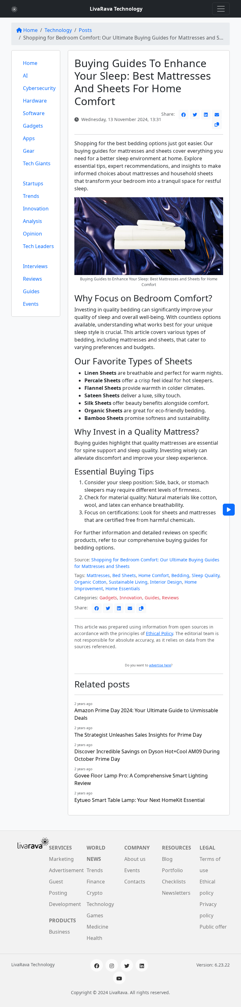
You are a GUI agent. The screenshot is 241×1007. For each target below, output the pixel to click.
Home (30, 30)
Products (62, 920)
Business (59, 931)
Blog (167, 859)
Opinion (32, 233)
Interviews (35, 266)
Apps (29, 138)
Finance (96, 881)
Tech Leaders (38, 246)
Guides (31, 291)
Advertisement (66, 870)
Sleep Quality (205, 575)
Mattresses (98, 575)
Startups (33, 183)
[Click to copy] (217, 124)
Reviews (32, 278)
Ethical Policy (159, 633)
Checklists (174, 881)
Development (65, 904)
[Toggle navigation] (221, 9)
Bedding (180, 575)
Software (34, 113)
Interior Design (166, 582)
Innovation (36, 208)
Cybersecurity (39, 88)
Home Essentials (122, 588)
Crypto (95, 892)
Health (94, 938)
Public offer (213, 926)
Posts (85, 30)
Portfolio (172, 870)
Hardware (35, 100)
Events (31, 303)
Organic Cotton (90, 582)
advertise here (160, 665)
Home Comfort (153, 575)
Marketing (61, 859)
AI (25, 75)
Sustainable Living (128, 582)
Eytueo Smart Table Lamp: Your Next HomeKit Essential (139, 800)
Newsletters (176, 892)
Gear (29, 150)
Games (95, 915)
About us (135, 859)
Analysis (32, 221)
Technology (58, 30)
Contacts (134, 881)
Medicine (97, 926)
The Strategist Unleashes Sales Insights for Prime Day (138, 734)
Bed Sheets (124, 575)
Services (60, 847)
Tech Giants (37, 163)
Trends (31, 196)
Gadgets (33, 125)
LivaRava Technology (116, 8)
